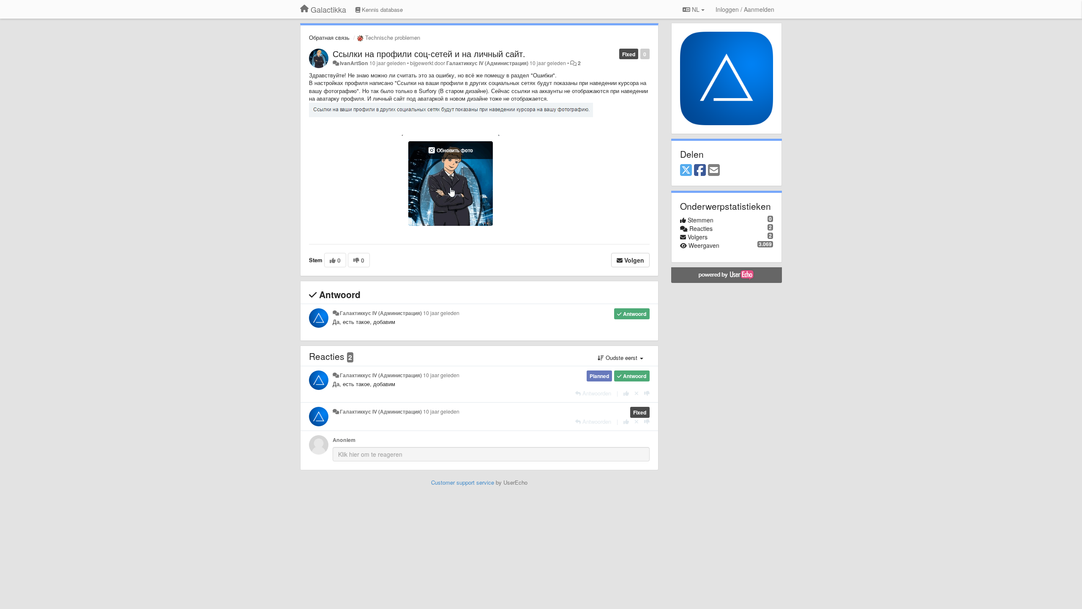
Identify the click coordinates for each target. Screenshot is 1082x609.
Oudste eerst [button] (621, 358)
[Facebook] (700, 170)
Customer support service (462, 482)
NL (695, 9)
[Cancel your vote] (636, 393)
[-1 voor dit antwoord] (647, 393)
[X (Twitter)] (686, 170)
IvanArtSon (354, 63)
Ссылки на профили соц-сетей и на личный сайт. (429, 53)
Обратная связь (329, 37)
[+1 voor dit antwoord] (626, 393)
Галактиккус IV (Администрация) (487, 63)
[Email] (714, 170)
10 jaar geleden (441, 313)
